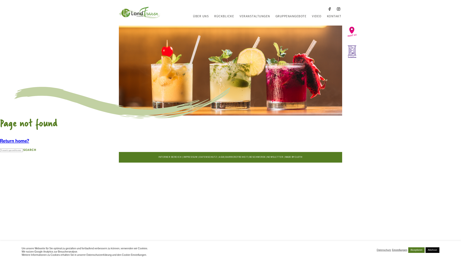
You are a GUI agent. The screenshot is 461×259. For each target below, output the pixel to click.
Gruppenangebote (291, 16)
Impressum (190, 157)
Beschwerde (257, 157)
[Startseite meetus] (352, 32)
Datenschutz (208, 157)
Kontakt (334, 16)
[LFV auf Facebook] (329, 9)
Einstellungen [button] (399, 250)
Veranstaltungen (255, 16)
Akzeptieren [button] (416, 250)
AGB (221, 157)
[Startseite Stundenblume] (352, 51)
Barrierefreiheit (236, 157)
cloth (299, 157)
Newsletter (275, 157)
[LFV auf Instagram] (338, 9)
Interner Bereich (170, 157)
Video (317, 16)
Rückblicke (224, 16)
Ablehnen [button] (432, 250)
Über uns (201, 16)
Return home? (14, 141)
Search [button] (29, 150)
